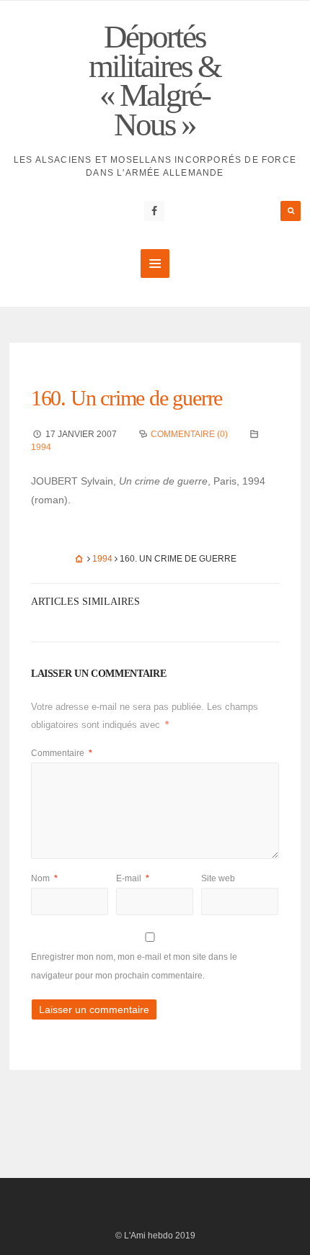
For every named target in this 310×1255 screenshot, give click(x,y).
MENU (155, 263)
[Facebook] (154, 211)
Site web (218, 878)
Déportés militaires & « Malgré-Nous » (155, 81)
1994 (41, 447)
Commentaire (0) (189, 434)
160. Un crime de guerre (126, 398)
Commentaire (61, 753)
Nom (44, 878)
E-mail (132, 878)
